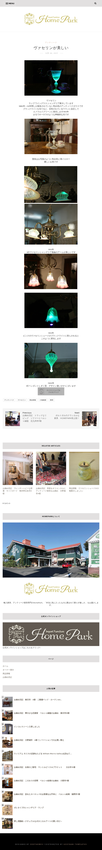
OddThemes (36, 844)
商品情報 (33, 400)
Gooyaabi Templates (75, 844)
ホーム (5, 666)
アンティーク (51, 42)
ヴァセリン (22, 400)
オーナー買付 (8, 670)
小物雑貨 (43, 400)
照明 (51, 400)
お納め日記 (7, 677)
